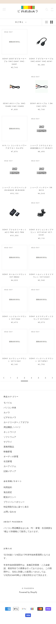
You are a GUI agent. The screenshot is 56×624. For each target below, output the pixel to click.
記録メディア (10, 471)
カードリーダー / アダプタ (16, 422)
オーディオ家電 (11, 456)
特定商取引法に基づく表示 (16, 506)
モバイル (8, 402)
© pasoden (28, 588)
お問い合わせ (10, 511)
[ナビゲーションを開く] (4, 9)
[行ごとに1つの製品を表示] (46, 22)
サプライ (8, 441)
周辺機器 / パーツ (12, 427)
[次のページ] (52, 378)
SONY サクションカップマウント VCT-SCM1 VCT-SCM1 (41, 232)
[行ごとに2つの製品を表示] (51, 22)
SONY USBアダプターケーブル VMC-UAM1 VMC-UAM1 (14, 61)
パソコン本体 (10, 407)
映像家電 (8, 451)
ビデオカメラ (10, 417)
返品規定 (8, 492)
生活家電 (8, 461)
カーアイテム (10, 466)
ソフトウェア (10, 436)
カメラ (7, 412)
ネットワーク (10, 432)
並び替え (20, 22)
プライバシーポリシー (14, 501)
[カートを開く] (52, 9)
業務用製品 (9, 446)
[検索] (46, 9)
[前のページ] (3, 378)
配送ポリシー (10, 497)
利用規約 (8, 487)
